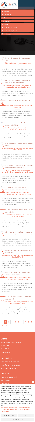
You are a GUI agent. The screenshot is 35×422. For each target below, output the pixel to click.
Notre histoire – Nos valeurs (10, 362)
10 (3, 326)
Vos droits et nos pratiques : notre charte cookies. (15, 407)
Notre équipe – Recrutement (10, 365)
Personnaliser (18, 419)
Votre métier (5, 383)
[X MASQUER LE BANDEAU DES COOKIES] (33, 382)
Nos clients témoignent (8, 368)
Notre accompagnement (9, 377)
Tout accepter (9, 415)
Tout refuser (26, 415)
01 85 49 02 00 (6, 349)
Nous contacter (6, 352)
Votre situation (5, 380)
